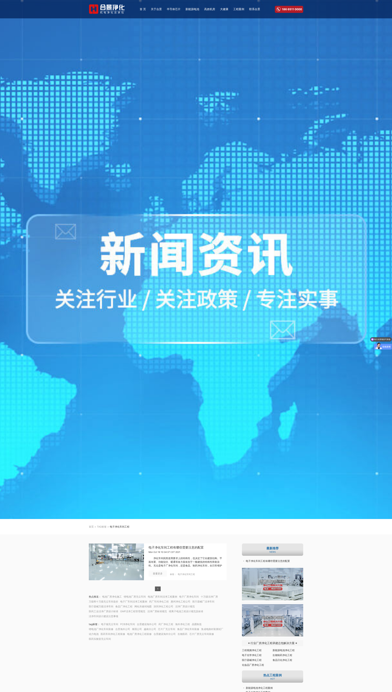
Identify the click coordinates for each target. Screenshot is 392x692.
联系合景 (254, 9)
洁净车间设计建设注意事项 (103, 616)
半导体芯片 (174, 9)
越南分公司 (150, 629)
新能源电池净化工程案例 (259, 687)
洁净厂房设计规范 (185, 606)
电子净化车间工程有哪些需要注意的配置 (176, 547)
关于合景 (156, 9)
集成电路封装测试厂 (212, 629)
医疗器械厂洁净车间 (203, 601)
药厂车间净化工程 (159, 601)
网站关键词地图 (143, 606)
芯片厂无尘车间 (166, 629)
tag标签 (93, 624)
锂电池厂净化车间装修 (101, 629)
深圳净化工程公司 (163, 606)
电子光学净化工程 (252, 655)
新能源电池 (192, 9)
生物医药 (182, 634)
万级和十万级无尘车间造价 (103, 601)
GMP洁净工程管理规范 (132, 611)
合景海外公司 (122, 629)
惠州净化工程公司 (180, 601)
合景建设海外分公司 (165, 634)
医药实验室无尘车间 (100, 638)
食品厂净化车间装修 (188, 629)
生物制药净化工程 (282, 655)
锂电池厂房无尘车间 (135, 596)
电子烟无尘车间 (109, 624)
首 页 (143, 9)
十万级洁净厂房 (209, 596)
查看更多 (158, 573)
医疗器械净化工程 (252, 660)
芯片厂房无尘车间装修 (201, 634)
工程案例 (238, 9)
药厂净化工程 (165, 624)
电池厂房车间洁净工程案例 (162, 596)
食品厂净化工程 (123, 606)
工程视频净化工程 (252, 650)
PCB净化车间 (127, 624)
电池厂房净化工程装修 (139, 634)
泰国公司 (137, 629)
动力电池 (94, 634)
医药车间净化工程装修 (113, 634)
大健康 (224, 9)
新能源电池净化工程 (284, 650)
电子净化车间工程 (186, 574)
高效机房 (209, 9)
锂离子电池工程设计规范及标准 (186, 611)
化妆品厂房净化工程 (253, 664)
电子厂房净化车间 (189, 596)
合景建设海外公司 (146, 624)
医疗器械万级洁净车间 (101, 606)
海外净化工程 (182, 624)
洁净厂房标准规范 (157, 611)
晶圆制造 (197, 624)
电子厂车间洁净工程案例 (133, 601)
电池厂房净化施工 (112, 596)
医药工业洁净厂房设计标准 (103, 611)
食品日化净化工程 (282, 660)
